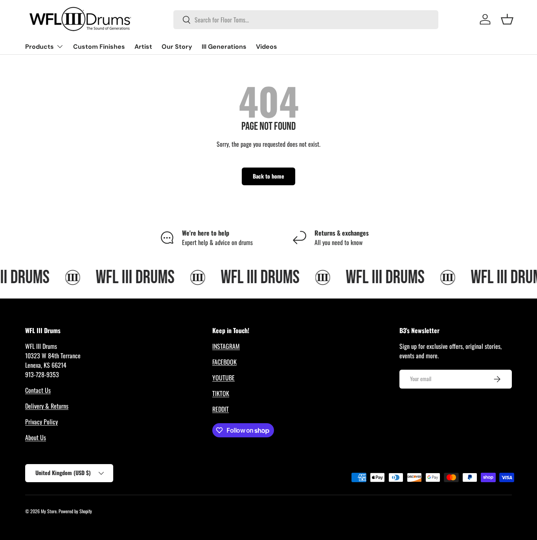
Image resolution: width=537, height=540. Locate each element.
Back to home (268, 176)
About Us (35, 437)
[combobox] (305, 19)
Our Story (177, 46)
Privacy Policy (41, 421)
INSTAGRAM (226, 346)
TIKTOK (220, 393)
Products (39, 46)
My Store (49, 511)
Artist (143, 46)
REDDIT (220, 409)
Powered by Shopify (75, 511)
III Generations (224, 46)
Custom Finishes (99, 46)
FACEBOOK (224, 362)
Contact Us (38, 390)
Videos (266, 46)
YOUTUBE (223, 377)
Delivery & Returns (46, 406)
